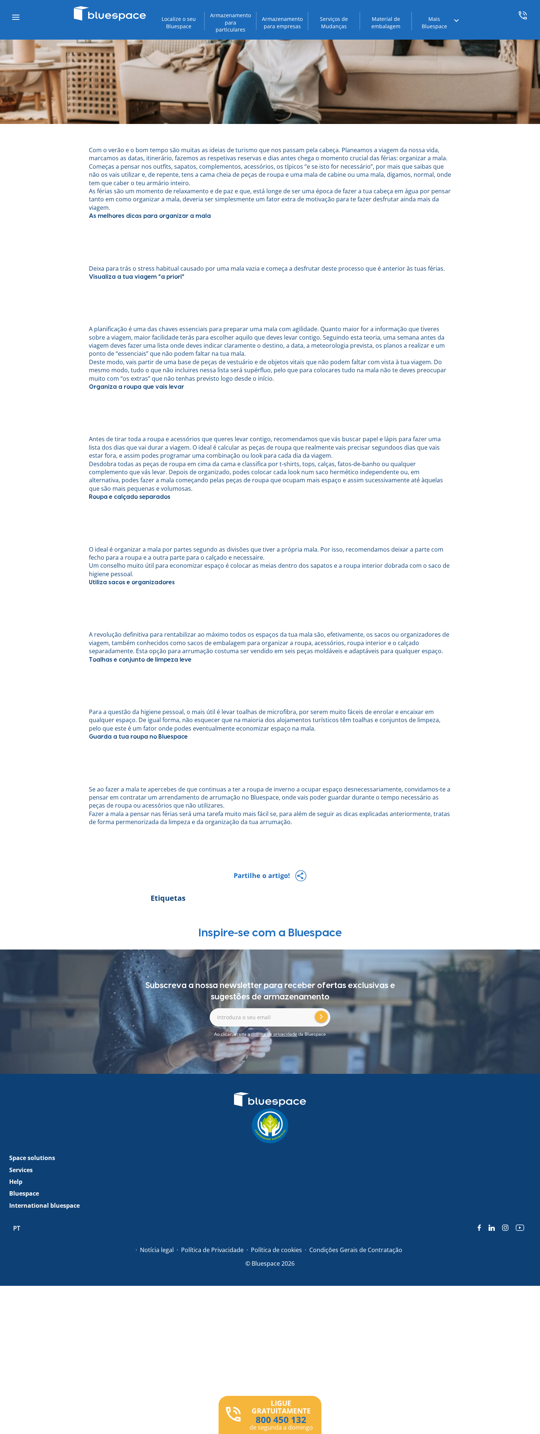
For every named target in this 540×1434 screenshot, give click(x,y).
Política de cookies (276, 1250)
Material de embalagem (385, 22)
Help (15, 1182)
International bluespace (44, 1205)
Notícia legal (157, 1250)
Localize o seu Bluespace (179, 22)
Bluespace (173, 737)
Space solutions (32, 1158)
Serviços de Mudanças (334, 22)
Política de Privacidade (212, 1250)
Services (21, 1170)
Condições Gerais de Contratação (355, 1250)
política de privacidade (274, 1034)
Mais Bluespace (434, 22)
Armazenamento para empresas (282, 22)
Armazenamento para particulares (230, 22)
